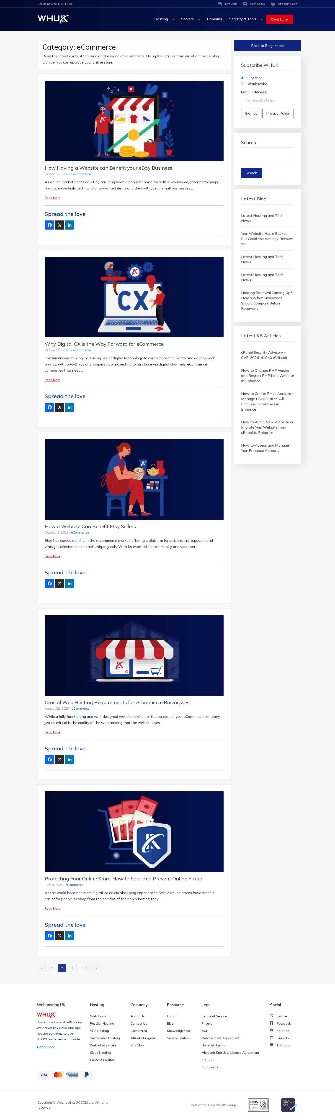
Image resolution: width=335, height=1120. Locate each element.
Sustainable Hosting (105, 1038)
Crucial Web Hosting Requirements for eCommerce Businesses (117, 702)
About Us (137, 1016)
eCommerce (82, 174)
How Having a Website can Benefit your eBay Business (108, 168)
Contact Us (139, 1023)
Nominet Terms (213, 1045)
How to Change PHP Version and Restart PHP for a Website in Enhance (267, 375)
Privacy (207, 1023)
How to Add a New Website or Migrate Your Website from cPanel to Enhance (267, 427)
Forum (171, 1016)
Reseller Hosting (102, 1023)
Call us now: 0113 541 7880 (55, 3)
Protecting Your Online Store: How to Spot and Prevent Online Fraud (123, 878)
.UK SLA (208, 1060)
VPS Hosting (99, 1031)
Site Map (137, 1045)
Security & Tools (243, 19)
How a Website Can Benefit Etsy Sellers (90, 526)
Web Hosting (100, 1016)
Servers (188, 19)
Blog (170, 1023)
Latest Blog (253, 199)
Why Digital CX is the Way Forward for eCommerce (104, 344)
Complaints (210, 1067)
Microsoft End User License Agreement (230, 1053)
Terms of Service (214, 1016)
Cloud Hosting (100, 1053)
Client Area (139, 1031)
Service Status (178, 1038)
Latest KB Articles (261, 335)
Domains (214, 19)
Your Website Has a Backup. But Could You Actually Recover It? (267, 238)
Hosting (161, 19)
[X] (59, 225)
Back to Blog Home (267, 45)
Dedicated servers (103, 1045)
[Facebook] (49, 225)
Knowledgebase (179, 1031)
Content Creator (102, 1060)
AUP (205, 1031)
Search (248, 142)
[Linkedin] (69, 225)
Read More (52, 198)
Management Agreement (221, 1038)
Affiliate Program (143, 1038)
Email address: (254, 92)
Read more (46, 1047)
